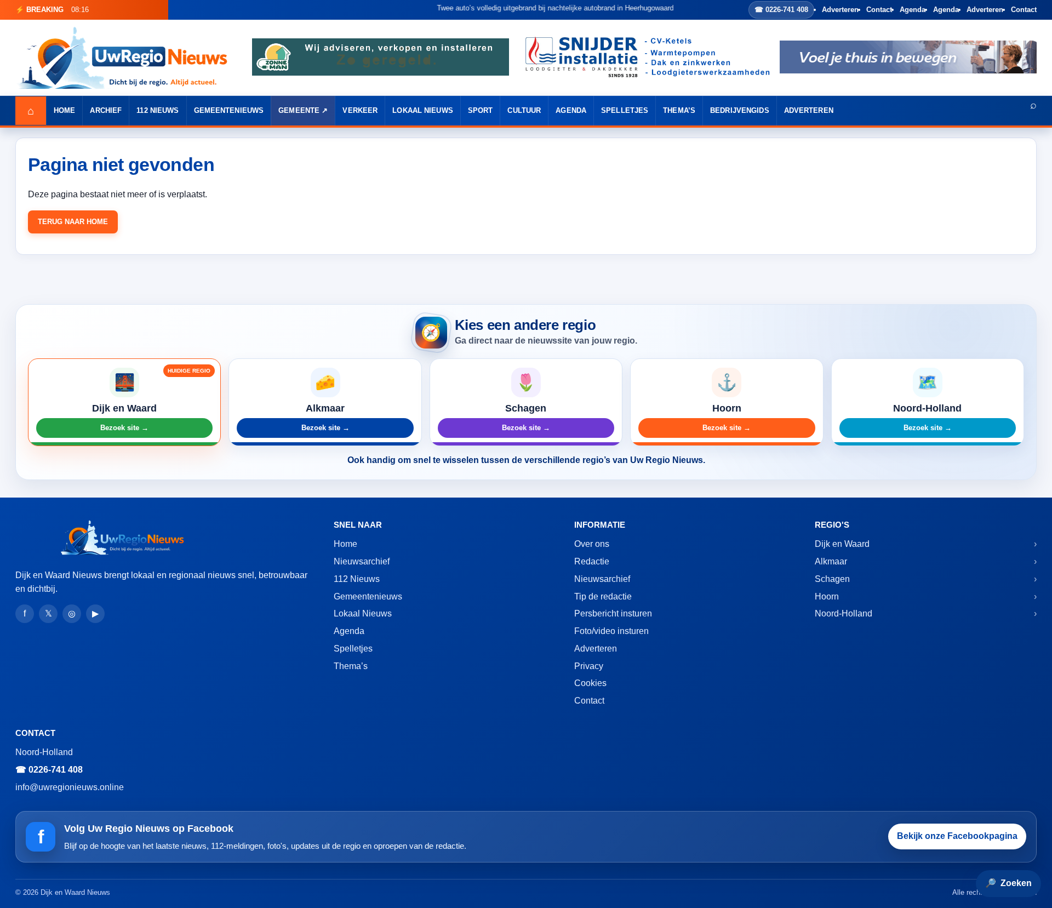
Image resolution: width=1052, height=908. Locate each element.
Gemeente (298, 110)
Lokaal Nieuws (422, 110)
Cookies (590, 683)
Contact (879, 9)
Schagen (832, 579)
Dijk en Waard (842, 544)
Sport (480, 110)
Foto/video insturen (611, 631)
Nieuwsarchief (362, 561)
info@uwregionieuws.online (69, 787)
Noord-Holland (843, 613)
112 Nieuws (157, 110)
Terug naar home (73, 222)
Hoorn (827, 596)
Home (64, 110)
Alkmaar (831, 561)
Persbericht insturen (613, 613)
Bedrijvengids (739, 110)
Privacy (588, 666)
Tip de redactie (603, 596)
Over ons (591, 544)
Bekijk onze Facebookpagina (957, 836)
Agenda (912, 9)
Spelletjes (624, 110)
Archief (106, 110)
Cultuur (524, 110)
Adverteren (840, 9)
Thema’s (679, 110)
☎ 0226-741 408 (781, 9)
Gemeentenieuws (229, 110)
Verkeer (360, 110)
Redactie (591, 561)
